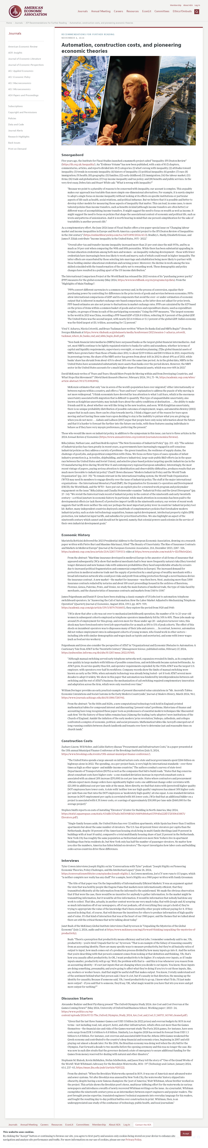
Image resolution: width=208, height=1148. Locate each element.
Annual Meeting (101, 11)
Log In (197, 5)
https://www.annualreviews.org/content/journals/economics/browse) (139, 437)
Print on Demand (17, 148)
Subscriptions (15, 106)
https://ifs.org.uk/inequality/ (78, 165)
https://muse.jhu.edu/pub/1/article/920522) (100, 1068)
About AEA (188, 5)
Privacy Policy (133, 1140)
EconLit (146, 11)
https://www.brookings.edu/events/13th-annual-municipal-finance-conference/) (106, 754)
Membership (175, 5)
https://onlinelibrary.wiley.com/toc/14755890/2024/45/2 (115, 235)
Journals (83, 11)
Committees (162, 11)
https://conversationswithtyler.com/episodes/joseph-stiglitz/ (95, 874)
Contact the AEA (143, 1124)
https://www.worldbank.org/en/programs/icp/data (146, 280)
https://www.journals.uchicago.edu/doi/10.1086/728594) (93, 698)
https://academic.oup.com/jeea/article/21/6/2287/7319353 (93, 552)
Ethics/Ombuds (182, 11)
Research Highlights (18, 136)
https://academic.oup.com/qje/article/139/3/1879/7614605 (93, 608)
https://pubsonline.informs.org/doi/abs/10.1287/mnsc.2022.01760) (98, 653)
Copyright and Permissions (22, 112)
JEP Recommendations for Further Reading (46, 23)
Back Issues (14, 142)
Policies (12, 118)
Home (9, 23)
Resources (133, 11)
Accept (186, 1133)
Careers (118, 11)
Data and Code (16, 124)
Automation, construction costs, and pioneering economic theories (101, 23)
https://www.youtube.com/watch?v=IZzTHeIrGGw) (163, 552)
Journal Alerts (15, 130)
